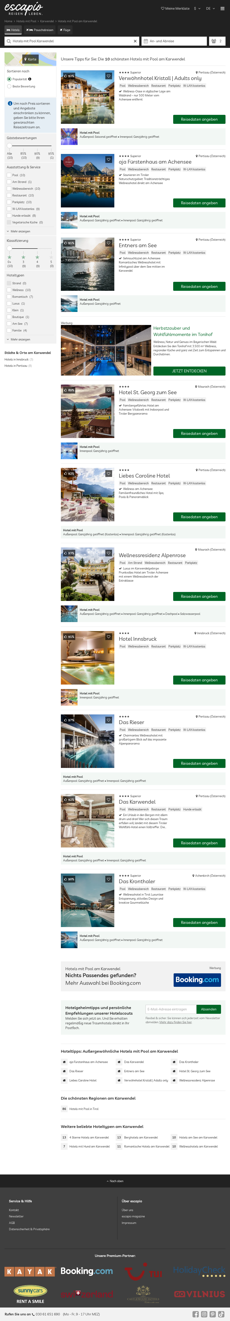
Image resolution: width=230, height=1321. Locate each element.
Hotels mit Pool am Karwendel (77, 21)
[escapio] (23, 8)
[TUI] (143, 1272)
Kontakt (14, 1210)
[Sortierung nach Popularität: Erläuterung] (30, 79)
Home (8, 21)
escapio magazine (133, 1216)
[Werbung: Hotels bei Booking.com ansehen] (197, 980)
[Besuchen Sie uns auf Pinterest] (213, 1314)
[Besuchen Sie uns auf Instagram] (204, 1314)
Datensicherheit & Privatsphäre (29, 1229)
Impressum (129, 1222)
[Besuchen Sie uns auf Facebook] (195, 1314)
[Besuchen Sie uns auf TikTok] (221, 1314)
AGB (12, 1222)
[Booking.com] (87, 1271)
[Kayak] (30, 1272)
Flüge (66, 30)
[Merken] (108, 76)
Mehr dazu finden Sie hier (175, 1022)
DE (208, 8)
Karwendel (47, 21)
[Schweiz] (87, 1294)
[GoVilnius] (200, 1294)
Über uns (127, 1210)
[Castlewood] (143, 1294)
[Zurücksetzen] (135, 41)
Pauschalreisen (43, 30)
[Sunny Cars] (30, 1294)
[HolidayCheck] (200, 1271)
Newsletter (16, 1216)
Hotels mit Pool (26, 21)
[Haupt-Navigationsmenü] (222, 8)
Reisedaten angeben (199, 119)
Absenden (209, 1009)
